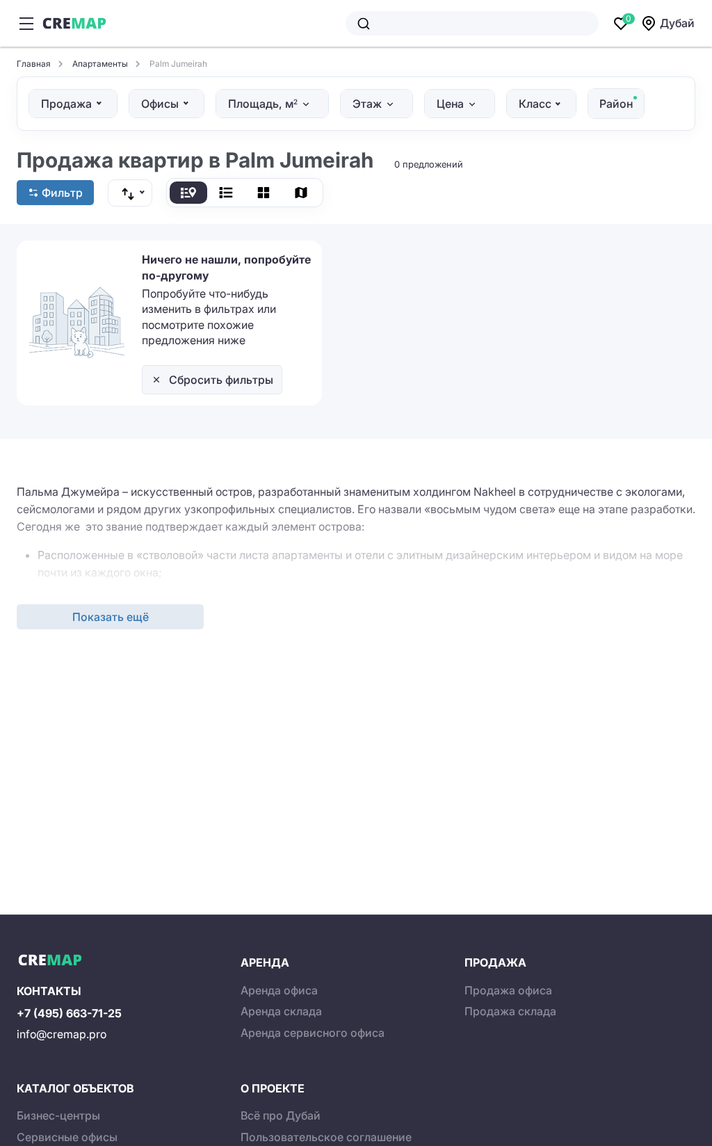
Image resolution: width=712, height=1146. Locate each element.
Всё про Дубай (281, 1115)
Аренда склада (281, 1011)
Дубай (677, 23)
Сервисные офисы (67, 1137)
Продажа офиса (508, 990)
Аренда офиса (279, 990)
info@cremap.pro (61, 1034)
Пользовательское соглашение (326, 1137)
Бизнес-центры (58, 1115)
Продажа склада (510, 1011)
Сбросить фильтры (221, 380)
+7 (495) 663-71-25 (69, 1013)
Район (616, 104)
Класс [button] (535, 104)
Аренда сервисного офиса (313, 1033)
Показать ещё (110, 617)
